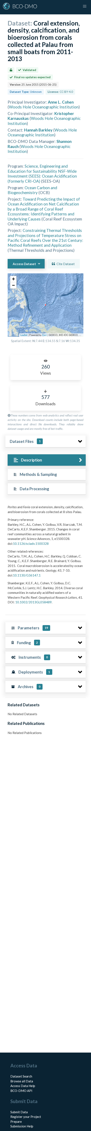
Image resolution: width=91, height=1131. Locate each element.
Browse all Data (21, 1081)
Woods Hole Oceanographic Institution (44, 106)
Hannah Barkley (38, 129)
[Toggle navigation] (84, 6)
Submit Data (19, 1112)
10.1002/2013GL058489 (33, 602)
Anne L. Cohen (61, 102)
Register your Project (25, 1117)
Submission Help (21, 1126)
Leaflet (23, 335)
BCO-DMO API (21, 1091)
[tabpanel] (45, 556)
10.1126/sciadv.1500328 (31, 543)
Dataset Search (21, 1076)
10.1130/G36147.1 (27, 575)
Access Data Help (22, 1086)
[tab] (47, 460)
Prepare (16, 1121)
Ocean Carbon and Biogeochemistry (32, 190)
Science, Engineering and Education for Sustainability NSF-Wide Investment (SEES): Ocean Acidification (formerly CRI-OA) (42, 173)
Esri (44, 335)
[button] (13, 279)
